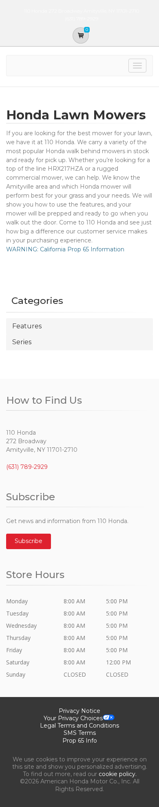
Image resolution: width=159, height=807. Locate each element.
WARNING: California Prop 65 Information (65, 249)
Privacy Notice (79, 711)
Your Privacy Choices (73, 718)
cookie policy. (118, 774)
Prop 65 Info (79, 740)
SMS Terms (80, 733)
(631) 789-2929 (27, 467)
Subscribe (28, 541)
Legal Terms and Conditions (79, 725)
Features (27, 326)
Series (21, 342)
